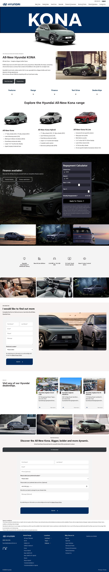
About (67, 538)
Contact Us (102, 4)
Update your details (91, 536)
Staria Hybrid (27, 560)
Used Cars (54, 4)
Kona (25, 548)
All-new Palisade (28, 538)
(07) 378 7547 (42, 399)
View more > (53, 407)
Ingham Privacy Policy (16, 355)
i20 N (25, 540)
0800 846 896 (97, 1)
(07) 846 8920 (66, 399)
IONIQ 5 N (26, 543)
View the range (8, 81)
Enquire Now (20, 81)
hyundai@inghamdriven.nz (10, 543)
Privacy (100, 570)
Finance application (24, 179)
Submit (18, 361)
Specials (61, 4)
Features (11, 90)
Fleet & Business (92, 4)
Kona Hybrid (27, 550)
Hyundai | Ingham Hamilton (67, 393)
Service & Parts (82, 4)
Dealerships (97, 90)
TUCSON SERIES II (29, 563)
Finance (54, 90)
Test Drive (76, 90)
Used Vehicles (69, 543)
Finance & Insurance (70, 4)
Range (33, 90)
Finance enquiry (9, 179)
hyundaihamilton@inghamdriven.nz (71, 400)
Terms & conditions (7, 520)
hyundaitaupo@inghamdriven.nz (47, 400)
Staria (25, 558)
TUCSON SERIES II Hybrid (31, 565)
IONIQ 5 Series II (28, 545)
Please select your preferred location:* (30, 475)
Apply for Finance (76, 201)
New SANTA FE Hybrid (30, 555)
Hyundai (9, 570)
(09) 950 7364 (90, 399)
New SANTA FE (28, 553)
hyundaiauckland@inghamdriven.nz (95, 400)
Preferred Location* (11, 346)
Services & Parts (69, 545)
